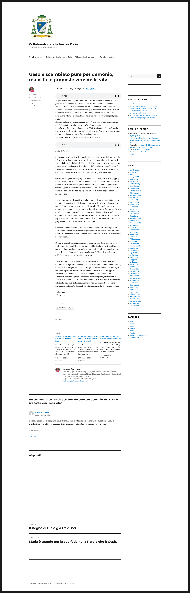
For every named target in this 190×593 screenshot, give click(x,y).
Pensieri (132, 333)
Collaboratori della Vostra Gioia (53, 44)
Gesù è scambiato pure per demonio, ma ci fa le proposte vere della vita (145, 140)
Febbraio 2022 (135, 239)
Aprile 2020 (134, 290)
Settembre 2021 (135, 251)
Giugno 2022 (134, 230)
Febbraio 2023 (135, 211)
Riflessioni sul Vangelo (84, 57)
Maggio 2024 (134, 177)
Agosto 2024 (134, 170)
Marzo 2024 (134, 181)
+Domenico (33, 94)
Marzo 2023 (134, 209)
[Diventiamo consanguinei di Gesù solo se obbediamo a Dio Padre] (66, 348)
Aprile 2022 (134, 234)
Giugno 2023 (134, 202)
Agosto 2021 (134, 253)
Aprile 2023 (134, 207)
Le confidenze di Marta (138, 113)
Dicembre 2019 (135, 299)
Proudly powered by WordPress (63, 583)
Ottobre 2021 (134, 248)
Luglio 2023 (134, 200)
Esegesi (132, 324)
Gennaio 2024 (135, 186)
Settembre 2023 (135, 195)
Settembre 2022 (135, 223)
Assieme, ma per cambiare (139, 111)
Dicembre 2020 (135, 271)
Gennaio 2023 (134, 214)
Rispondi (33, 436)
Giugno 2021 (134, 257)
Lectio (132, 326)
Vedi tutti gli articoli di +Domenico (75, 381)
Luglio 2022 (134, 227)
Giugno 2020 (134, 285)
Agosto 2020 (134, 280)
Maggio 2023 (134, 204)
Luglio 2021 (134, 255)
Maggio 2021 (134, 260)
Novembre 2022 (135, 218)
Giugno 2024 (134, 175)
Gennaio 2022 (135, 241)
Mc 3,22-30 (91, 88)
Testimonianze (135, 338)
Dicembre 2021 (135, 244)
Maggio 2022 (134, 232)
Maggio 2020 (134, 287)
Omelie (103, 57)
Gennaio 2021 (134, 269)
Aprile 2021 (134, 262)
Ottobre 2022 (134, 221)
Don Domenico (35, 57)
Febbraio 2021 (135, 267)
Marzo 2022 (134, 237)
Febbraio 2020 (135, 294)
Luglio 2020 (134, 283)
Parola (31, 100)
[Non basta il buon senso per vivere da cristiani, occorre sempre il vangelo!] (89, 348)
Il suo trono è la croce (142, 150)
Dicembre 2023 (135, 188)
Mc (30, 106)
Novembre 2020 (135, 274)
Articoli (112, 57)
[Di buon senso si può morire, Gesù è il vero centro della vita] (111, 347)
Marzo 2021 (134, 264)
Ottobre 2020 (134, 276)
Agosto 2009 (134, 303)
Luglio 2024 (134, 172)
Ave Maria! (133, 104)
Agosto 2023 (134, 198)
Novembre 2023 (135, 191)
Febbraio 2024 (135, 184)
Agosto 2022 (134, 225)
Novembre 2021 (135, 246)
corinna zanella (42, 412)
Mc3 (33, 106)
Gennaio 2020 (135, 297)
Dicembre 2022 (135, 216)
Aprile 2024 (134, 179)
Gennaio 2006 (135, 306)
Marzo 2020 (134, 292)
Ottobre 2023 (134, 193)
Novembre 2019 (135, 301)
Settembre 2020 (135, 278)
